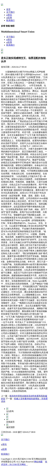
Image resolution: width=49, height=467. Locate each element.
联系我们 (10, 20)
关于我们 (10, 12)
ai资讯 (9, 15)
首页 (8, 9)
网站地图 (38, 462)
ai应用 (9, 18)
